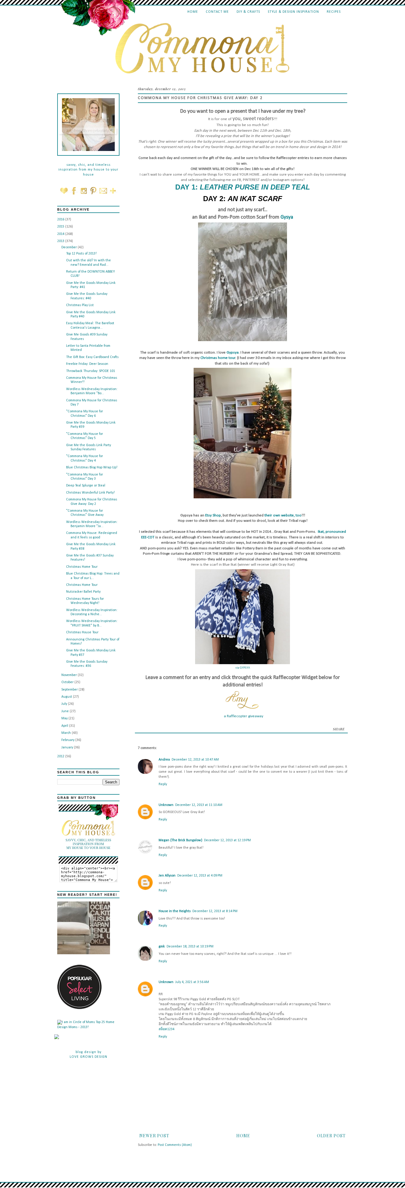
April (65, 726)
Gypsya (233, 352)
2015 (61, 226)
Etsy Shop (213, 515)
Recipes (334, 12)
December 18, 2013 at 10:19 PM (190, 946)
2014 (61, 234)
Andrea (164, 759)
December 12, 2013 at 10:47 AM (195, 759)
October (67, 682)
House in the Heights (175, 911)
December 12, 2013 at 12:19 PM (227, 840)
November (69, 675)
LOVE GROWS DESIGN (88, 1057)
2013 (61, 241)
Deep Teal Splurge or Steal (85, 485)
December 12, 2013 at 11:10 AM (198, 805)
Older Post (331, 1135)
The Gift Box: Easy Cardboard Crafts (92, 357)
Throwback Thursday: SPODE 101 (90, 371)
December (69, 247)
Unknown (166, 805)
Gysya (286, 217)
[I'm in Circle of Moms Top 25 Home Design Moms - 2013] (88, 1027)
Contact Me (217, 12)
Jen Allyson (167, 875)
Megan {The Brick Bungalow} (180, 840)
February (68, 740)
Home (192, 12)
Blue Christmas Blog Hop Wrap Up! (91, 467)
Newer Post (154, 1135)
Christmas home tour (217, 358)
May (64, 718)
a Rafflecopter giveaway (243, 716)
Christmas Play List (80, 305)
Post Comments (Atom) (175, 1145)
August (67, 697)
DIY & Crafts (248, 12)
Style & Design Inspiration (293, 12)
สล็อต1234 (166, 1029)
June (65, 711)
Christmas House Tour (82, 632)
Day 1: (242, 187)
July (64, 704)
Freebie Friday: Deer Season (87, 364)
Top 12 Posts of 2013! (81, 253)
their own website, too (283, 515)
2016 (61, 219)
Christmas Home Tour (82, 567)
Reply (163, 784)
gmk (162, 946)
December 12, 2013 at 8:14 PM (214, 911)
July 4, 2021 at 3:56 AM (192, 982)
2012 (61, 756)
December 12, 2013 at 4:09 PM (199, 875)
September (70, 689)
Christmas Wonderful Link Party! (90, 492)
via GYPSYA (242, 667)
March (66, 733)
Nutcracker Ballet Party (83, 592)
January (67, 747)
